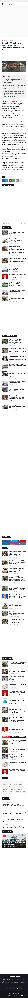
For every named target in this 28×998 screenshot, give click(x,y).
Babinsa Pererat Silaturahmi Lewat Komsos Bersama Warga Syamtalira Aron (14, 87)
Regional (15, 784)
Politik (4, 784)
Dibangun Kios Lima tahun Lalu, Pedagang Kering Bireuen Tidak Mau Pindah (17, 240)
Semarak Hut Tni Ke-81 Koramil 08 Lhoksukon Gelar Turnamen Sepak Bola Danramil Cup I (13, 805)
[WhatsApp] (13, 180)
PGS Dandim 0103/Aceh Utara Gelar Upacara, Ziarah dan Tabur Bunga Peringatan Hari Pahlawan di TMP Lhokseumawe (17, 720)
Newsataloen (15, 993)
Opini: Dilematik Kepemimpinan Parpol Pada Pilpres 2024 (17, 685)
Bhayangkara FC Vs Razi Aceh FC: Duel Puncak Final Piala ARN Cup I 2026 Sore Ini (17, 621)
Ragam (9, 784)
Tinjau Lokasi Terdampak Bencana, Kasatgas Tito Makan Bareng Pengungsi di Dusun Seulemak (17, 374)
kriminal (20, 789)
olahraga (11, 791)
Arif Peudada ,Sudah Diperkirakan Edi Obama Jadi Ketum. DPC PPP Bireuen (17, 284)
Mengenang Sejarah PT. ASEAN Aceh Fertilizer (17, 268)
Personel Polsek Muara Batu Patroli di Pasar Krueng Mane (17, 670)
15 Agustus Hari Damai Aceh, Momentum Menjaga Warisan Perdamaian (17, 570)
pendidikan (18, 791)
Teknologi (5, 786)
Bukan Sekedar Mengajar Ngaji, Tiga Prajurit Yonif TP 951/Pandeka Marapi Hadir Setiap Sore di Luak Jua (17, 261)
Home (3, 40)
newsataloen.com (13, 101)
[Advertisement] (14, 22)
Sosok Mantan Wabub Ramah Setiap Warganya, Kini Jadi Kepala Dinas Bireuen (17, 729)
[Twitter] (6, 180)
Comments (22, 736)
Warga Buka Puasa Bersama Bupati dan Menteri (17, 291)
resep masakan (6, 794)
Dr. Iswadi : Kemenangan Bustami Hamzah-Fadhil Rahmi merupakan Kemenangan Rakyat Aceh (17, 701)
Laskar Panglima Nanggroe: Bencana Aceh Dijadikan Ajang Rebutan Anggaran (17, 406)
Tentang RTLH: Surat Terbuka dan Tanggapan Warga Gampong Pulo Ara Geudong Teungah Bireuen (17, 710)
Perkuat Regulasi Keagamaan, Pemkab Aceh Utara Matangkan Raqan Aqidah (13, 80)
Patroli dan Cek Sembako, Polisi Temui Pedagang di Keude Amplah (17, 298)
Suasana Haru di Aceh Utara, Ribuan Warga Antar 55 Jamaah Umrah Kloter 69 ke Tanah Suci (15, 813)
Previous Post (5, 223)
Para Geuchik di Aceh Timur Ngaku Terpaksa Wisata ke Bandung (16, 678)
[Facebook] (3, 180)
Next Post (23, 223)
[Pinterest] (10, 180)
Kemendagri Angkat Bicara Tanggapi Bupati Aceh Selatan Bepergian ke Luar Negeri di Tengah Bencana (17, 398)
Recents (14, 736)
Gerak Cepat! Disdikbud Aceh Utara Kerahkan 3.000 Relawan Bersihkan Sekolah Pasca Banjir (17, 350)
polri (24, 791)
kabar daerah (9, 40)
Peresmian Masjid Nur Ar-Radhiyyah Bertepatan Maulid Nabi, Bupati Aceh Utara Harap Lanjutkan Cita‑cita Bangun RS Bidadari (14, 94)
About (9, 995)
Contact (15, 995)
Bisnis (4, 782)
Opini (22, 782)
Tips (10, 786)
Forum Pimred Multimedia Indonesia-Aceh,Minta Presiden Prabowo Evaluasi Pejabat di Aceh (17, 597)
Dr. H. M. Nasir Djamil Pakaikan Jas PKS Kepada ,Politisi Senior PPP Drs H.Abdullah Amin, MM (17, 588)
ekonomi (15, 786)
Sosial (20, 784)
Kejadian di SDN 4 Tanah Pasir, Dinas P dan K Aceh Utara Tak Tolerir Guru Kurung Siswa (17, 276)
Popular (5, 736)
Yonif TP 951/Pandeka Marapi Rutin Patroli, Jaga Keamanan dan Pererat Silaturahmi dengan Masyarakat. (17, 341)
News (17, 782)
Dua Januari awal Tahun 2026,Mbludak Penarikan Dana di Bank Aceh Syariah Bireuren (17, 366)
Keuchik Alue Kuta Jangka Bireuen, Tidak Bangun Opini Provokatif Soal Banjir (16, 389)
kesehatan (13, 789)
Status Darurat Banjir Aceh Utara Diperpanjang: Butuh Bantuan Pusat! (16, 232)
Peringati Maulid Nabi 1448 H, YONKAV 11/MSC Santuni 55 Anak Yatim (13, 820)
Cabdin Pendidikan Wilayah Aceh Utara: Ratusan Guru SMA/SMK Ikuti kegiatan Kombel (17, 358)
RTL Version (22, 995)
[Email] (17, 180)
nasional (5, 791)
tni (12, 794)
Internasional (10, 782)
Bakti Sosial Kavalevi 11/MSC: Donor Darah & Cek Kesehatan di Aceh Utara (17, 562)
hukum (21, 786)
